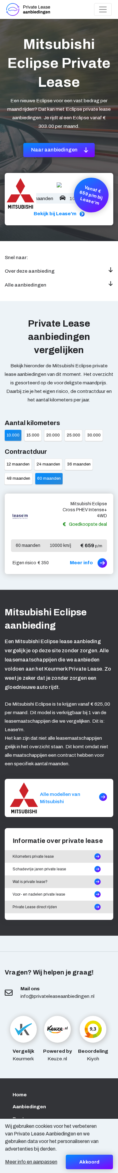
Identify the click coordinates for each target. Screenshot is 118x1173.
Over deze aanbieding (29, 271)
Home (20, 1094)
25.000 (73, 435)
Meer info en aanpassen (31, 1161)
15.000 (32, 435)
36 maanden (79, 464)
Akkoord (89, 1161)
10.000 (13, 435)
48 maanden (18, 478)
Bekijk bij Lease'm (55, 213)
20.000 (53, 435)
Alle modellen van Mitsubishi (60, 797)
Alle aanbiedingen (25, 284)
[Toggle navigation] (103, 9)
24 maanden (48, 464)
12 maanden (18, 464)
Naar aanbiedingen (55, 149)
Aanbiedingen (29, 1106)
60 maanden (49, 478)
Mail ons (30, 988)
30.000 (94, 435)
